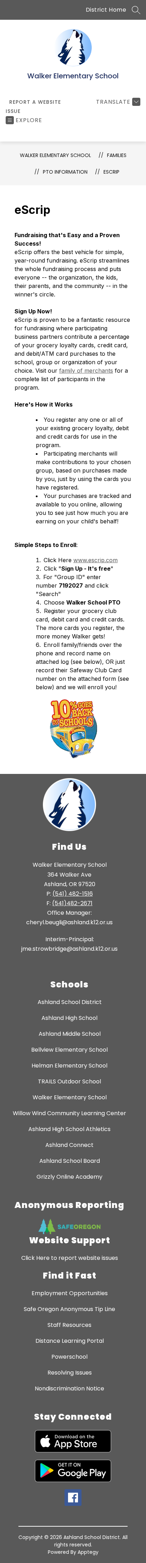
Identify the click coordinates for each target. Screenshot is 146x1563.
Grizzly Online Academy (69, 1177)
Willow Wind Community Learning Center (69, 1113)
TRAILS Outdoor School (69, 1081)
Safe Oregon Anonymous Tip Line (69, 1309)
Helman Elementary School (69, 1066)
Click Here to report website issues (69, 1258)
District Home (106, 10)
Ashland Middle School (70, 1034)
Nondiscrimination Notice (69, 1388)
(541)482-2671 (72, 903)
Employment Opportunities (70, 1293)
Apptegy (88, 1552)
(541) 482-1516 (72, 894)
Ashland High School (69, 1018)
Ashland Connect (69, 1145)
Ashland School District (70, 1002)
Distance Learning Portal (69, 1341)
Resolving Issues (69, 1373)
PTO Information (65, 171)
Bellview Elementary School (69, 1050)
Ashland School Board (69, 1161)
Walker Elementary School (55, 155)
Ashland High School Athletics (69, 1129)
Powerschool (69, 1357)
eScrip (111, 171)
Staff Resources (69, 1325)
